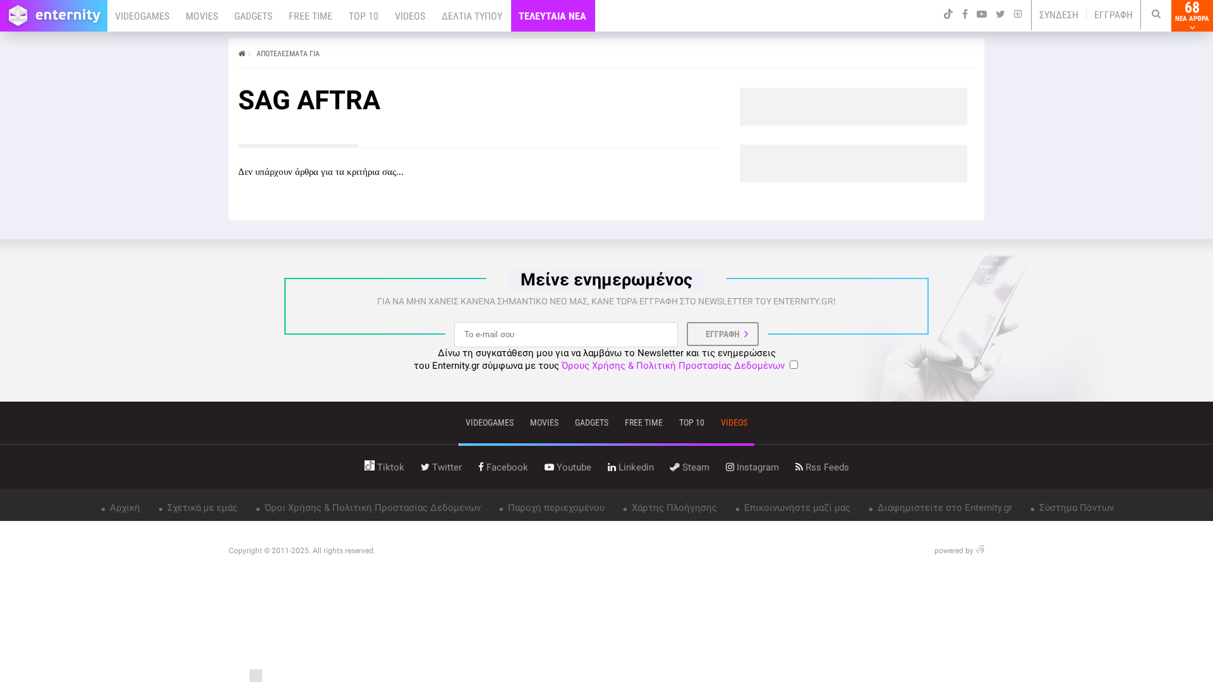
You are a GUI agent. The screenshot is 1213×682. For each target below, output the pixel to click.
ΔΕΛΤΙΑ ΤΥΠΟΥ (472, 16)
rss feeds (826, 467)
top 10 (691, 422)
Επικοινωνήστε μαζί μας (796, 507)
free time (644, 422)
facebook (506, 467)
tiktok (389, 467)
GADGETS (253, 16)
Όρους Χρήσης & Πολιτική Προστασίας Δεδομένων (673, 365)
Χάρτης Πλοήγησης (673, 507)
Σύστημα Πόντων (1075, 507)
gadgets (591, 422)
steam (694, 467)
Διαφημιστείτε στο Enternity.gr (943, 507)
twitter (446, 467)
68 (1192, 11)
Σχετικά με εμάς (201, 507)
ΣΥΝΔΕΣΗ (1058, 15)
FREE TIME (310, 16)
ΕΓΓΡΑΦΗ (1113, 15)
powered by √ (959, 550)
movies (544, 422)
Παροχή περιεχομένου (555, 507)
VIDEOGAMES (142, 16)
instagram (756, 467)
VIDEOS (410, 16)
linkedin (635, 467)
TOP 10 (363, 16)
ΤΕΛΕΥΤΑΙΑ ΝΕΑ (552, 16)
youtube (572, 467)
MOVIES (202, 16)
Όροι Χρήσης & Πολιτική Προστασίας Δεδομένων (371, 507)
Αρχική (123, 507)
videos (734, 422)
